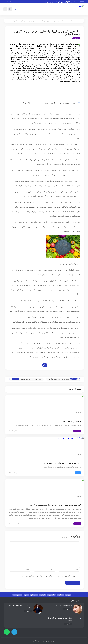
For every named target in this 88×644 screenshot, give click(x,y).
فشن (77, 472)
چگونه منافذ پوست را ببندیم (64, 605)
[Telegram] (14, 632)
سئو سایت (42, 641)
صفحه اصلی (77, 21)
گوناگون (43, 595)
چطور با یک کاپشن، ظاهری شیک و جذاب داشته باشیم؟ (32, 379)
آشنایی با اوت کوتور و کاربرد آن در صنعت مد (58, 379)
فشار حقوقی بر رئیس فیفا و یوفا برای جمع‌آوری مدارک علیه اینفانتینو (49, 1)
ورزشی (68, 595)
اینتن (34, 641)
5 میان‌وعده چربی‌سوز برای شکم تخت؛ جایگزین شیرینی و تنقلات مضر (54, 505)
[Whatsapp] (7, 632)
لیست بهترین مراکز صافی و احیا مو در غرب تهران (62, 463)
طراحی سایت (51, 641)
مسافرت (60, 595)
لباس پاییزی (51, 595)
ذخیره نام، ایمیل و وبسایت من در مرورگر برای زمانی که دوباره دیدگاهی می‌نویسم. (49, 576)
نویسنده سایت (65, 103)
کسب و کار (34, 595)
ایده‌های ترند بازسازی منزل (71, 421)
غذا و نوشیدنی (17, 595)
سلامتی (68, 21)
